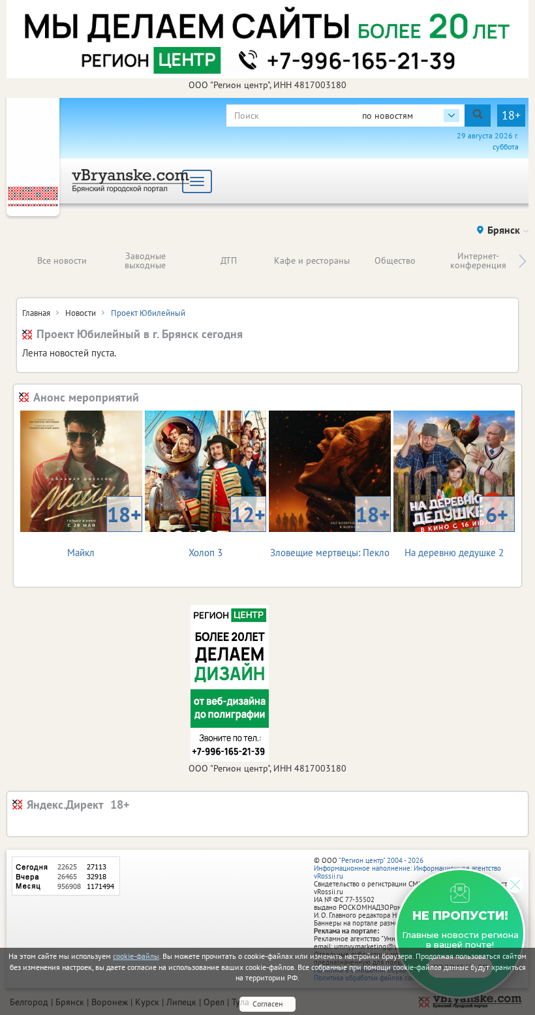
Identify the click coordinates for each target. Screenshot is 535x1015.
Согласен (267, 1003)
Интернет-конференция (478, 260)
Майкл (104, 530)
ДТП (229, 260)
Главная (36, 313)
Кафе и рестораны (312, 260)
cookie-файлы (136, 956)
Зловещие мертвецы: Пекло (330, 530)
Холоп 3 (227, 530)
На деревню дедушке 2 (456, 530)
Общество (395, 260)
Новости (80, 313)
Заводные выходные (145, 260)
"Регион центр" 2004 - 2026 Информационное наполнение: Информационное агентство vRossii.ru (407, 868)
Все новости (62, 260)
